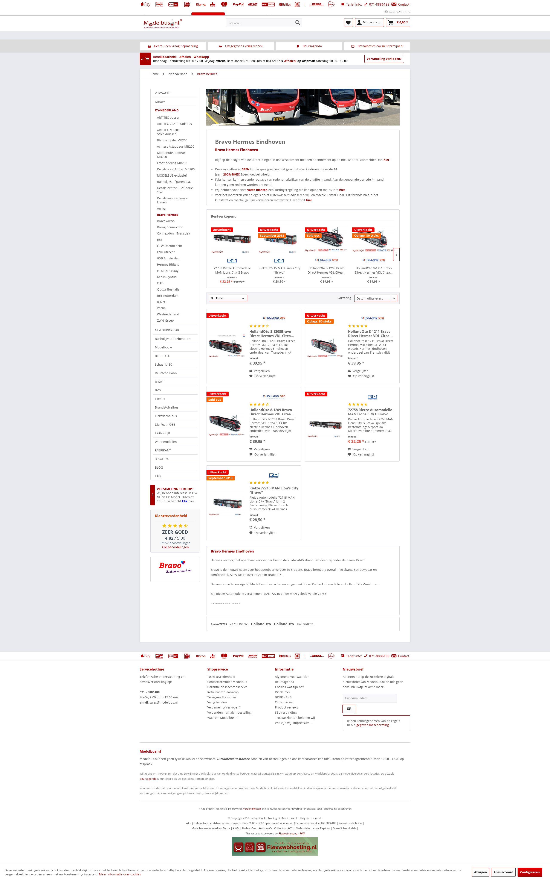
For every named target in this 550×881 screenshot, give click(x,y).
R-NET (159, 382)
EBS (159, 240)
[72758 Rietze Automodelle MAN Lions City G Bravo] (232, 238)
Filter (219, 298)
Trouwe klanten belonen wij (295, 718)
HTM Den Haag (168, 271)
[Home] (144, 16)
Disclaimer (282, 692)
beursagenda (148, 779)
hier (386, 160)
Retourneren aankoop (223, 692)
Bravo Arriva (166, 221)
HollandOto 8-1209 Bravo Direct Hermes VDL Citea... (326, 270)
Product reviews (286, 707)
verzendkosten (252, 808)
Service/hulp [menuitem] (397, 12)
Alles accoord (503, 872)
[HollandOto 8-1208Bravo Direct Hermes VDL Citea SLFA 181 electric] (227, 346)
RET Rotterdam (168, 296)
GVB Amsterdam (168, 258)
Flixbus (160, 399)
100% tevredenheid (221, 677)
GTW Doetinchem (169, 246)
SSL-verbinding (286, 712)
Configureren (530, 872)
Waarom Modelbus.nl (222, 718)
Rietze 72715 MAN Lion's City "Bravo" (279, 270)
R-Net (161, 302)
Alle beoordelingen (175, 547)
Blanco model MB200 (172, 140)
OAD (160, 283)
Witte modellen (166, 442)
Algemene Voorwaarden (292, 677)
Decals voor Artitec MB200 (176, 169)
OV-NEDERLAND (167, 110)
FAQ (158, 476)
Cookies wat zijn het (289, 687)
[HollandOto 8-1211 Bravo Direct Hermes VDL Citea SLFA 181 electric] (373, 238)
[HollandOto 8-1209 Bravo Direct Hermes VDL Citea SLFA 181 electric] (326, 238)
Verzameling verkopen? (384, 59)
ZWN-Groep (165, 320)
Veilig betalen (217, 702)
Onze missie (284, 702)
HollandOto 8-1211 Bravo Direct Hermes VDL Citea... (374, 270)
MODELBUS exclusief (172, 175)
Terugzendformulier (221, 697)
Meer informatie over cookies (120, 874)
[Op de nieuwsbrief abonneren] (349, 709)
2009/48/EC (232, 174)
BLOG (159, 467)
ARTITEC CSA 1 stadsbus (174, 124)
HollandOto (261, 624)
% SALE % (162, 459)
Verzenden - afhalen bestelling (229, 712)
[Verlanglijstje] (348, 22)
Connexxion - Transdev (173, 233)
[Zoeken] (297, 22)
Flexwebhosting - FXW (292, 833)
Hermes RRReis (168, 264)
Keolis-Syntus (166, 277)
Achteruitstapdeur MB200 (175, 146)
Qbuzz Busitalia (168, 289)
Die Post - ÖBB (165, 424)
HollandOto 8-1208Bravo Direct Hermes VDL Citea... (271, 333)
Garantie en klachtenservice (227, 687)
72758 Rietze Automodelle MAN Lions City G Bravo (232, 270)
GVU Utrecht (166, 252)
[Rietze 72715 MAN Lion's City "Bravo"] (279, 238)
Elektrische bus (166, 416)
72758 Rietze (239, 624)
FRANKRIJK (162, 433)
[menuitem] (264, 22)
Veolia (161, 308)
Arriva (161, 208)
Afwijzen (480, 872)
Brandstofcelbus (167, 407)
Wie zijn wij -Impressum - (293, 723)
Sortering (344, 298)
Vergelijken (261, 371)
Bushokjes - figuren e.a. (174, 182)
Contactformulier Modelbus (227, 682)
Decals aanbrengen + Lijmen (172, 200)
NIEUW (160, 102)
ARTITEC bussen (168, 117)
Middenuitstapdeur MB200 (171, 155)
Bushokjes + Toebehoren (172, 339)
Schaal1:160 (163, 364)
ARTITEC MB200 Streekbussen (168, 132)
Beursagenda (284, 682)
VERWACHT (163, 93)
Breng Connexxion (170, 227)
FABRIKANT (163, 450)
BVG (158, 390)
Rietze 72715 (219, 624)
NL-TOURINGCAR (167, 330)
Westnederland (168, 314)
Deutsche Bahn (166, 373)
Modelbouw (163, 347)
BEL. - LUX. (162, 356)
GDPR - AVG (283, 697)
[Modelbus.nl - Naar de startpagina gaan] (163, 23)
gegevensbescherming (372, 725)
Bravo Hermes (167, 215)
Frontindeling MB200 (172, 163)
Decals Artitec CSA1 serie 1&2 (175, 190)
